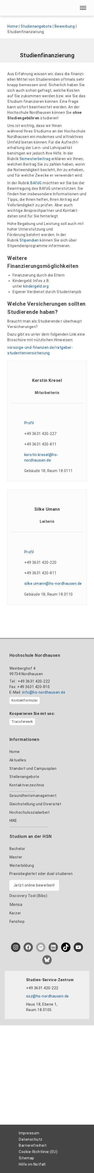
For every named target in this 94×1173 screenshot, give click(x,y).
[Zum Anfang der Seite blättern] (80, 1157)
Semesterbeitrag (35, 159)
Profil (29, 423)
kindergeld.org (36, 286)
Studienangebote (36, 26)
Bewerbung (65, 26)
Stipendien (29, 240)
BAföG (36, 183)
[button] (83, 8)
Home (12, 26)
